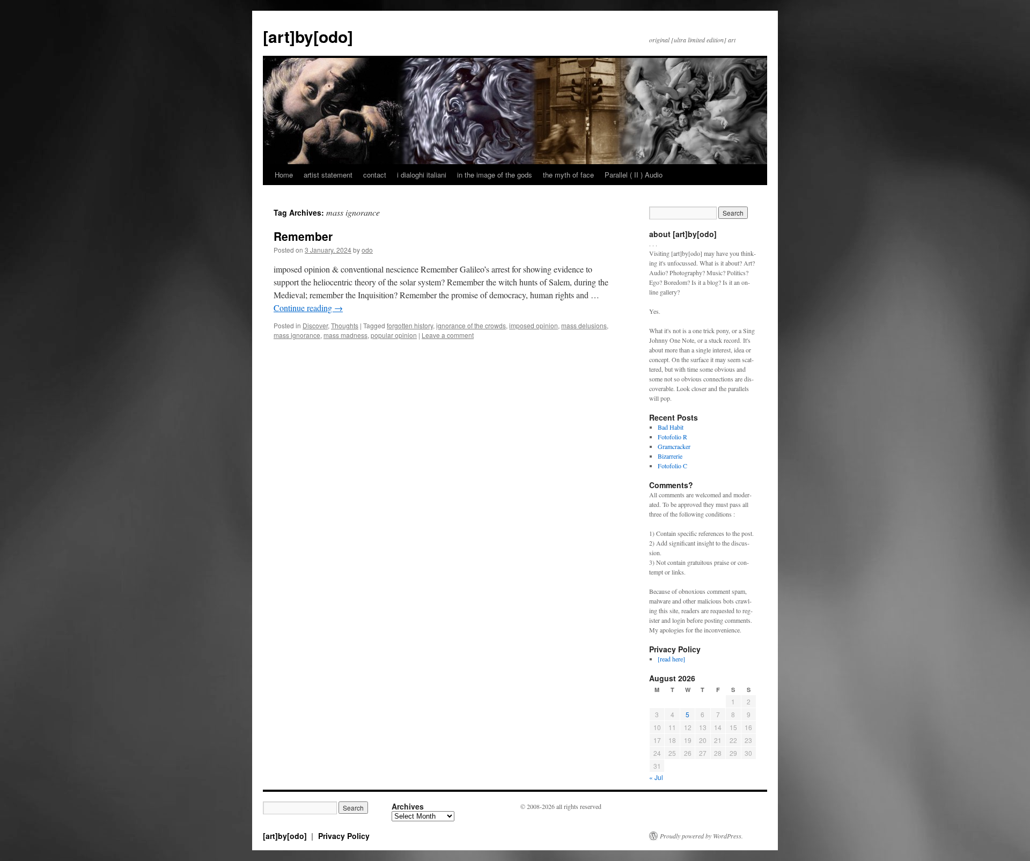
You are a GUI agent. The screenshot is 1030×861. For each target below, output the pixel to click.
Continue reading (308, 307)
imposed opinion (533, 325)
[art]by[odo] (308, 36)
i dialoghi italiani (421, 175)
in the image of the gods (494, 175)
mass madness (345, 335)
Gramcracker (674, 446)
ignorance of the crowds (471, 325)
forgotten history (410, 325)
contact (374, 175)
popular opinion (394, 335)
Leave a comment (448, 335)
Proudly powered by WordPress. (701, 835)
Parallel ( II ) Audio (634, 175)
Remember (303, 236)
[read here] (671, 658)
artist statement (328, 175)
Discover (315, 325)
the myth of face (568, 175)
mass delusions (584, 325)
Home (284, 175)
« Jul (656, 777)
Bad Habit (670, 427)
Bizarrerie (670, 456)
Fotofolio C (672, 465)
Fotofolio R (672, 436)
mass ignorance (297, 335)
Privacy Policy (344, 835)
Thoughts (344, 325)
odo (367, 249)
